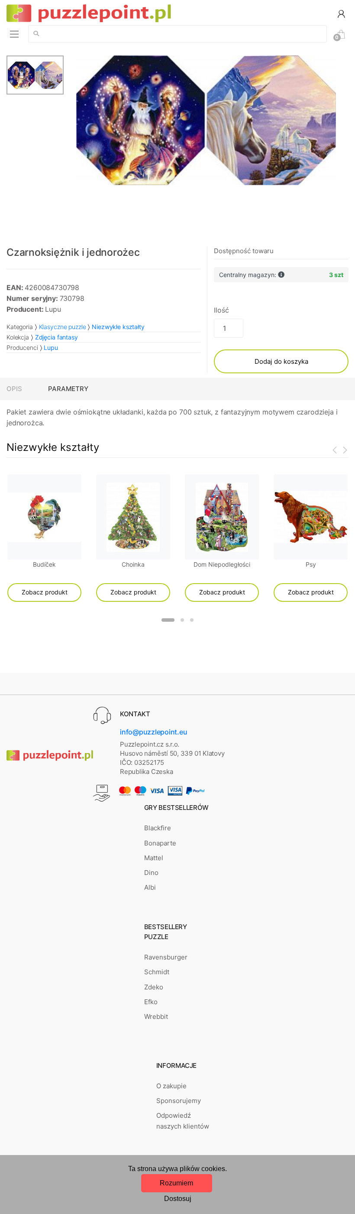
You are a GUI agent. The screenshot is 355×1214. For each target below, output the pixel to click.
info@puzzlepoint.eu (153, 732)
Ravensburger (165, 957)
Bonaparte (160, 843)
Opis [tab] (14, 389)
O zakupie (171, 1086)
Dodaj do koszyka (281, 361)
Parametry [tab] (68, 389)
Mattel (153, 858)
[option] (206, 120)
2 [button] (182, 620)
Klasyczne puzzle (62, 326)
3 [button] (192, 620)
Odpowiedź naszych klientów (182, 1120)
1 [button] (167, 620)
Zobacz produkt (45, 592)
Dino (151, 872)
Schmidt (156, 972)
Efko (151, 1002)
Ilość (221, 310)
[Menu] (14, 34)
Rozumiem (176, 1183)
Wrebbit (156, 1016)
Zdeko (153, 987)
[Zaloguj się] (341, 13)
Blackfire (157, 828)
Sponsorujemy (178, 1101)
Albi (150, 887)
